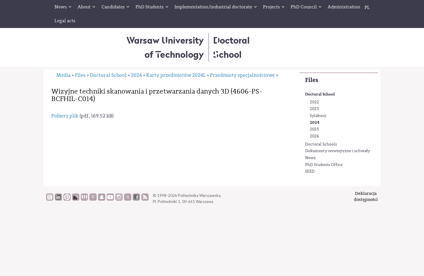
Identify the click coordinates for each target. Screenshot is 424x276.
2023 (314, 108)
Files (311, 80)
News (310, 158)
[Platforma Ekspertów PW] (75, 199)
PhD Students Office (324, 164)
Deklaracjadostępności (366, 196)
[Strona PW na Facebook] (136, 199)
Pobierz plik (64, 116)
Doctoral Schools (321, 144)
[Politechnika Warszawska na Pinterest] (67, 199)
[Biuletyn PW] (84, 199)
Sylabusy (318, 115)
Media (63, 75)
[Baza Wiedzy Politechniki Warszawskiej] (49, 199)
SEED (310, 171)
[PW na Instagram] (119, 199)
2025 (314, 129)
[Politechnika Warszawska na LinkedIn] (58, 199)
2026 (314, 136)
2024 (314, 122)
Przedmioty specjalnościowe (242, 75)
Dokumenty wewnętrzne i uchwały (337, 151)
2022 (314, 102)
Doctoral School (320, 94)
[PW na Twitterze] (127, 199)
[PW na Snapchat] (101, 199)
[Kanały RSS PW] (145, 199)
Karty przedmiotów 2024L (176, 75)
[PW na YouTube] (110, 199)
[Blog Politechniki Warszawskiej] (93, 199)
